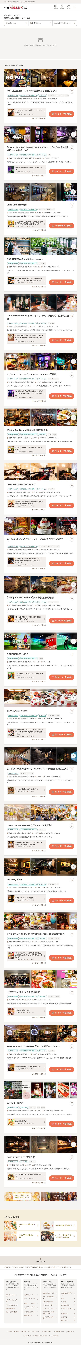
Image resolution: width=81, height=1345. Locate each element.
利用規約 (16, 1332)
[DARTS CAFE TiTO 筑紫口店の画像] (40, 1144)
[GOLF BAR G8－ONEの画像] (40, 641)
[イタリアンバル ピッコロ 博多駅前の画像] (40, 979)
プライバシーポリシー (34, 1332)
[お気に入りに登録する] (72, 91)
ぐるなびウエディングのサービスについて (35, 1335)
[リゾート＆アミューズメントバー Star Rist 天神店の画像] (40, 361)
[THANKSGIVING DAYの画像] (40, 698)
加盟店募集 (70, 1332)
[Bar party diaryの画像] (40, 867)
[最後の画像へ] (73, 78)
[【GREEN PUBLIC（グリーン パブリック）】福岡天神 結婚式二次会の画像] (40, 756)
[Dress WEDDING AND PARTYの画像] (40, 471)
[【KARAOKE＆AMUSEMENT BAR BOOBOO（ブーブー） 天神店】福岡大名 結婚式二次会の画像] (40, 134)
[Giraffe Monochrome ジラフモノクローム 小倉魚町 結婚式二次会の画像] (40, 303)
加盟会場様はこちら (60, 1332)
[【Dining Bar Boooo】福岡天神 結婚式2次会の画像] (40, 417)
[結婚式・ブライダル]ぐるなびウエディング (16, 1267)
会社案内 (9, 1332)
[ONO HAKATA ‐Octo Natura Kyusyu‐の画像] (40, 246)
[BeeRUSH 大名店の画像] (40, 1090)
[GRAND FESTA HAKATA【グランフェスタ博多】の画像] (40, 812)
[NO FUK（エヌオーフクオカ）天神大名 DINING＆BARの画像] (40, 78)
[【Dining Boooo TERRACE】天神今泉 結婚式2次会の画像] (40, 584)
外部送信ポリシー (47, 1332)
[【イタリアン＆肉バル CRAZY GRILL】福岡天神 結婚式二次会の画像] (40, 921)
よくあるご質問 (53, 1335)
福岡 (54, 1267)
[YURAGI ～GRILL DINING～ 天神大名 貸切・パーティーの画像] (40, 1033)
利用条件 (23, 1332)
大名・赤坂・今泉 (61, 1267)
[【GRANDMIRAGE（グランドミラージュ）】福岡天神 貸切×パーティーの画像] (40, 526)
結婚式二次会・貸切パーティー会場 (40, 1267)
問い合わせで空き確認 (63, 226)
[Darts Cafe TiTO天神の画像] (40, 192)
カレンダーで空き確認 (63, 114)
